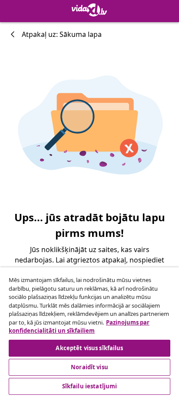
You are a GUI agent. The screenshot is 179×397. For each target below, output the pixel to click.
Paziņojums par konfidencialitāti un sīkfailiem (79, 326)
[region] (89, 332)
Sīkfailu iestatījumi (89, 386)
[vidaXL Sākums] (89, 9)
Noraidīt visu (89, 367)
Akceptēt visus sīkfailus (89, 348)
